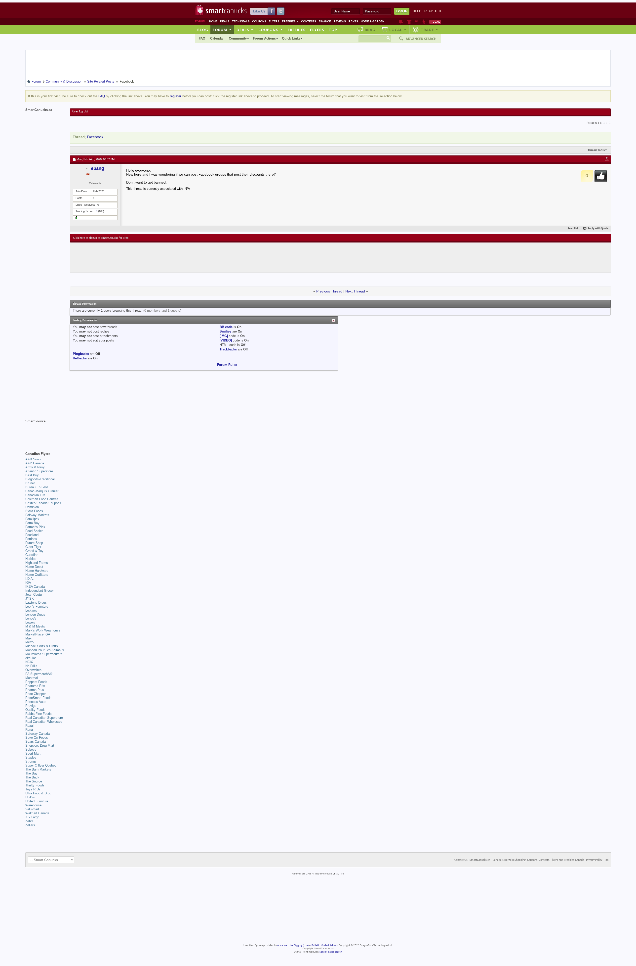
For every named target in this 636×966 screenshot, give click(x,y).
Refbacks (80, 358)
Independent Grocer (39, 590)
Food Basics (34, 531)
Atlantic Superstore (39, 471)
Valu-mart (32, 809)
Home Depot (34, 567)
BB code (226, 327)
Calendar (217, 38)
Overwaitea (33, 670)
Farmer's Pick (35, 527)
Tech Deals (240, 21)
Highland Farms (36, 563)
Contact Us (461, 860)
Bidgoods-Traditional (40, 479)
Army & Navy (35, 467)
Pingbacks (81, 354)
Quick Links (291, 38)
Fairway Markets (37, 515)
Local (397, 29)
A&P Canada (34, 463)
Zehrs (29, 821)
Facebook (95, 137)
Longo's (30, 618)
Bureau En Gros (36, 487)
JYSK (29, 598)
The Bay (31, 773)
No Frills (31, 666)
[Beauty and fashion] (409, 21)
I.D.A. (29, 578)
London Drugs (35, 614)
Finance (325, 21)
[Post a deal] (435, 21)
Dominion (32, 507)
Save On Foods (36, 737)
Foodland (32, 535)
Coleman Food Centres (41, 499)
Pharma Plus (34, 690)
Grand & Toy (34, 551)
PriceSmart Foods (38, 698)
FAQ (202, 38)
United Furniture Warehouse (36, 803)
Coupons (259, 21)
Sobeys (30, 749)
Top (333, 29)
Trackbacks (228, 349)
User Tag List (80, 111)
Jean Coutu (33, 594)
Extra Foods (34, 511)
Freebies (290, 21)
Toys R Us (32, 789)
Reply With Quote (598, 228)
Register (432, 11)
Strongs (31, 761)
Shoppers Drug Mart (39, 745)
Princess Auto (35, 702)
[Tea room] (401, 21)
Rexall (29, 725)
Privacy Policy (594, 860)
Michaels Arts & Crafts (41, 646)
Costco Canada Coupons (43, 503)
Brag (370, 29)
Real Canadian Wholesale (43, 722)
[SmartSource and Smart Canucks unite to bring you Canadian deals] (45, 432)
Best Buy (32, 475)
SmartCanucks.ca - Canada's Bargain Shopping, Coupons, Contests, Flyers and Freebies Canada (527, 860)
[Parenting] (423, 21)
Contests (308, 21)
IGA (28, 582)
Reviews (340, 21)
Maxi (28, 638)
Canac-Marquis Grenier (41, 491)
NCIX (29, 662)
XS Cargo (32, 817)
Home (213, 21)
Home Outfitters (36, 575)
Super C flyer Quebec (40, 765)
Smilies (225, 331)
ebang (97, 168)
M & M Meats (35, 626)
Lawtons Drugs (36, 602)
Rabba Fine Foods (38, 714)
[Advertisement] (164, 257)
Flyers (274, 21)
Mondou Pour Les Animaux (44, 650)
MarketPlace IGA (37, 634)
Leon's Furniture (36, 606)
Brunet (30, 483)
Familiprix (32, 519)
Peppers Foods (36, 682)
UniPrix (30, 797)
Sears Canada (35, 741)
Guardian (31, 555)
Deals (224, 21)
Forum (222, 29)
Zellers (30, 825)
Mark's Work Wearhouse (42, 630)
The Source (33, 781)
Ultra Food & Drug (38, 793)
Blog (202, 29)
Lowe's (30, 622)
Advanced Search (421, 39)
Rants (353, 21)
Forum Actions (264, 38)
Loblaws (31, 610)
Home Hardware (36, 571)
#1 (606, 158)
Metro (29, 642)
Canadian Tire (35, 495)
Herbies (30, 559)
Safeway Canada (37, 733)
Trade (429, 29)
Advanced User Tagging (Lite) (293, 945)
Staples (30, 757)
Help (417, 11)
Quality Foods (35, 710)
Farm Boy (32, 523)
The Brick (32, 777)
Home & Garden (372, 21)
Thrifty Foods (34, 785)
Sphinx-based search (330, 952)
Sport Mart (32, 753)
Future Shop (34, 543)
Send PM (573, 228)
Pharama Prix (35, 686)
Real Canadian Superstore (44, 718)
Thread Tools (596, 149)
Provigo (30, 706)
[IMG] (224, 336)
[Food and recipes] (416, 21)
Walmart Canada (37, 813)
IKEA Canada (35, 586)
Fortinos (31, 539)
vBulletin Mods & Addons (324, 945)
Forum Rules (227, 365)
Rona (29, 729)
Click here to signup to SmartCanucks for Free (100, 238)
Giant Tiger (33, 547)
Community (238, 38)
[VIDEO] (226, 340)
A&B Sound (33, 459)
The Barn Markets (38, 769)
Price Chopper (35, 694)
